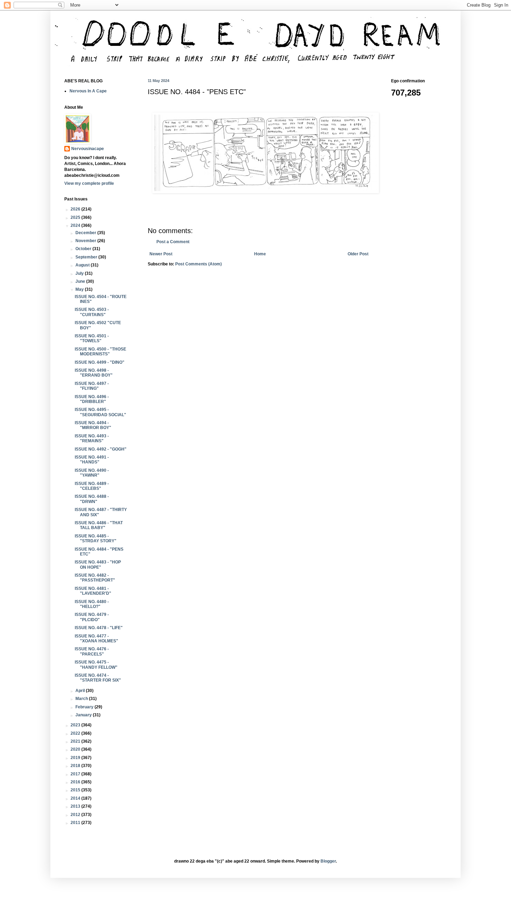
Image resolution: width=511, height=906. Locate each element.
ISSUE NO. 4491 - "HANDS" (92, 459)
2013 (76, 806)
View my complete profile (89, 183)
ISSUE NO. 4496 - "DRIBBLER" (92, 399)
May (80, 289)
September (86, 257)
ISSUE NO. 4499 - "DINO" (99, 362)
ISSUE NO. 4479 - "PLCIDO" (92, 617)
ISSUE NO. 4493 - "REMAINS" (92, 438)
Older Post (358, 254)
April (80, 690)
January (84, 715)
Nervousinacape (87, 148)
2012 (76, 814)
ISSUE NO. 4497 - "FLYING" (92, 386)
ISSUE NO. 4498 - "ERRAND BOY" (94, 373)
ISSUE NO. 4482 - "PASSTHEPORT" (95, 578)
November (86, 240)
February (85, 707)
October (83, 248)
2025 (76, 217)
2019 (76, 757)
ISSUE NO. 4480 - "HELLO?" (92, 604)
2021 (76, 741)
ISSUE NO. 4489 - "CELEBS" (92, 486)
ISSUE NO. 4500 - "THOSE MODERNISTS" (100, 351)
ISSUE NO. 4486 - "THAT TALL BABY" (99, 525)
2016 (76, 782)
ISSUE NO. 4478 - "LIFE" (99, 627)
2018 (76, 765)
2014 (76, 798)
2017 (76, 774)
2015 (76, 790)
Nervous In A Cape (88, 91)
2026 (76, 209)
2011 (76, 822)
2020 (76, 749)
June (80, 281)
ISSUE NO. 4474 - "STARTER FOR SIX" (98, 678)
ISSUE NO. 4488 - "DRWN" (92, 499)
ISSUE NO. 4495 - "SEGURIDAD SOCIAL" (100, 412)
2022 (76, 733)
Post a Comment (172, 241)
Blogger (328, 861)
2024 (76, 225)
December (86, 232)
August (83, 265)
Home (260, 254)
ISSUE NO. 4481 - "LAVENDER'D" (93, 591)
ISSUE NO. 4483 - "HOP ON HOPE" (98, 564)
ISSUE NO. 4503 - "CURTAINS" (92, 312)
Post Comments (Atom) (198, 264)
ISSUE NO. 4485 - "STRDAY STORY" (95, 538)
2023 (76, 725)
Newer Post (160, 254)
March (82, 698)
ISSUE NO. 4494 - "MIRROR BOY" (93, 425)
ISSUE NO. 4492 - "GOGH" (101, 449)
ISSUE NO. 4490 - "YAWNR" (92, 473)
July (80, 273)
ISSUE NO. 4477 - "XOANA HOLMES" (96, 638)
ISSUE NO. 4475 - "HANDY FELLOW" (96, 664)
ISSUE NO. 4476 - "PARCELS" (92, 651)
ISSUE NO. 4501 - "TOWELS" (92, 338)
